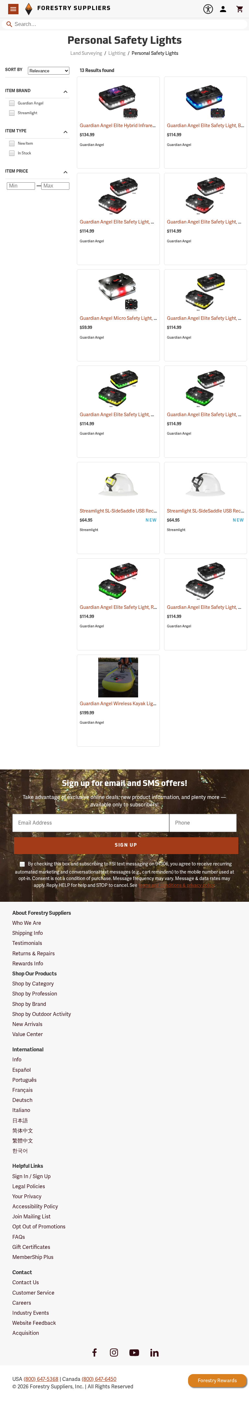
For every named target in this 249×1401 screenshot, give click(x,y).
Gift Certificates (31, 1247)
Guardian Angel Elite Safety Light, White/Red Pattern (142, 222)
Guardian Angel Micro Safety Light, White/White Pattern (145, 318)
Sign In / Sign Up (31, 1176)
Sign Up (126, 845)
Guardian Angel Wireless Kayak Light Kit (129, 704)
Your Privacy (27, 1196)
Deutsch (22, 1100)
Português (24, 1080)
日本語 (20, 1120)
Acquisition (25, 1333)
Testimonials (27, 943)
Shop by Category (33, 984)
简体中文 (22, 1131)
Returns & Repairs (33, 953)
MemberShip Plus (32, 1257)
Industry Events (30, 1313)
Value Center (27, 1034)
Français (22, 1090)
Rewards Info (27, 963)
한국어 (20, 1151)
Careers (21, 1303)
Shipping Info (27, 933)
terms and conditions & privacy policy (176, 885)
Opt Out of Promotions (38, 1227)
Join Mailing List (31, 1217)
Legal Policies (28, 1186)
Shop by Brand (29, 1004)
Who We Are (26, 923)
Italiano (21, 1110)
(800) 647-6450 (99, 1379)
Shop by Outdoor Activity (41, 1014)
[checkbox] (12, 103)
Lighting (116, 53)
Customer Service (33, 1293)
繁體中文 (22, 1141)
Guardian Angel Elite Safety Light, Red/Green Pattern (142, 607)
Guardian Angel (92, 145)
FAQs (18, 1237)
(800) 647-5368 (41, 1379)
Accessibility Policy (35, 1206)
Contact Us (25, 1282)
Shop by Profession (34, 994)
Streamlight (89, 530)
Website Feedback (34, 1323)
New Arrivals (27, 1024)
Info (16, 1060)
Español (21, 1070)
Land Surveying (86, 53)
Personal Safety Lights (124, 41)
